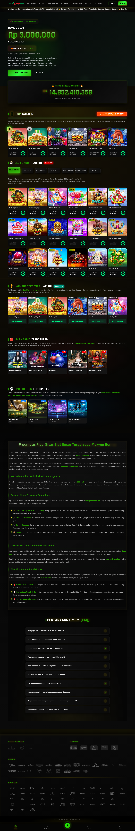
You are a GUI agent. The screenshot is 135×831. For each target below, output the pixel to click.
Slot (43, 3)
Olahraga (33, 3)
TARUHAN (17, 408)
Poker (66, 3)
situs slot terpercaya (69, 466)
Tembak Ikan (77, 3)
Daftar (122, 3)
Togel (89, 3)
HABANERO (40, 170)
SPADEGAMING (68, 170)
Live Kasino (54, 3)
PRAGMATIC (14, 170)
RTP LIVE (40, 73)
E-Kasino (100, 3)
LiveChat (88, 828)
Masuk (112, 3)
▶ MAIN (17, 137)
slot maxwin (46, 578)
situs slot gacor (82, 455)
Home (15, 828)
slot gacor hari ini (92, 501)
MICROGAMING (81, 170)
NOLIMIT (54, 170)
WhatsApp (47, 828)
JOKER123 (95, 170)
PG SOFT (27, 170)
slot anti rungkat (113, 559)
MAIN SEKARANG (20, 73)
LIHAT (17, 305)
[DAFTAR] (67, 825)
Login (119, 828)
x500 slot (80, 482)
